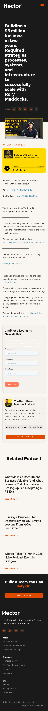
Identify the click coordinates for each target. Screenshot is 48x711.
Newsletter (7, 673)
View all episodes (24, 437)
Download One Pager (12, 649)
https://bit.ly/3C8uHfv (22, 190)
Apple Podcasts (16, 427)
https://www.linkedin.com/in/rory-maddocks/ (23, 242)
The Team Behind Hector (13, 665)
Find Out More (23, 595)
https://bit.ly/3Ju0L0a (27, 196)
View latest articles (15, 145)
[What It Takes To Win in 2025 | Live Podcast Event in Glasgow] (24, 556)
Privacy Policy (9, 688)
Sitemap (6, 684)
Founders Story (9, 661)
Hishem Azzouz (9, 282)
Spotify (36, 427)
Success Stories (9, 641)
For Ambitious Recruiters (13, 645)
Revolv (42, 705)
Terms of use (8, 692)
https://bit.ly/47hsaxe (12, 263)
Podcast (6, 669)
